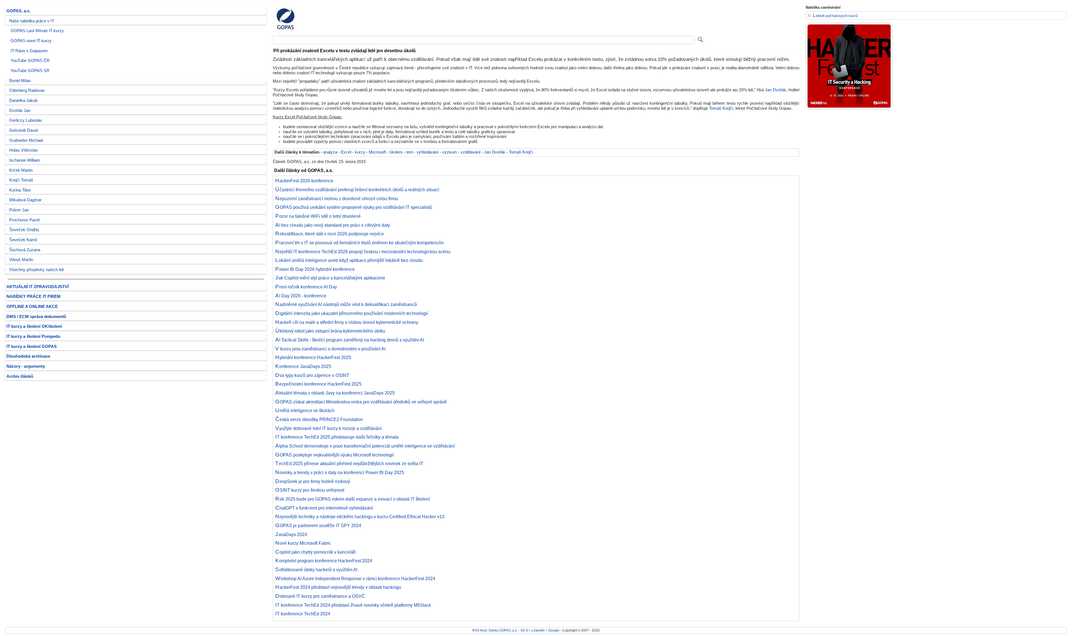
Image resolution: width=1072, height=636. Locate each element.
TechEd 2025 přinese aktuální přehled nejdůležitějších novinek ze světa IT (349, 463)
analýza (330, 152)
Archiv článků (19, 376)
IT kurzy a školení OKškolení (34, 326)
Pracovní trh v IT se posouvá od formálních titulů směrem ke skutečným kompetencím (359, 242)
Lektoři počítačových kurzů (835, 16)
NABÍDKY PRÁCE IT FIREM (33, 296)
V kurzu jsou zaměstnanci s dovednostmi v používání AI (330, 348)
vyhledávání (428, 152)
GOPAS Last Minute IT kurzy (37, 30)
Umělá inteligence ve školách (304, 410)
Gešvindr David (23, 130)
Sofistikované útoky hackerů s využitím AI (316, 569)
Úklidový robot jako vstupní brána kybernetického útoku (330, 330)
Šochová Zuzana (24, 250)
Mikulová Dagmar (25, 200)
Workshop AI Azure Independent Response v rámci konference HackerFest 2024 (355, 578)
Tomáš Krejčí (721, 108)
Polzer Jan (19, 210)
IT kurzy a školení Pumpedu (33, 336)
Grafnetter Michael (26, 140)
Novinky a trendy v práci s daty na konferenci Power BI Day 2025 (339, 472)
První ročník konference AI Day (306, 286)
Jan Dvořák (775, 90)
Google (553, 630)
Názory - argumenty (25, 366)
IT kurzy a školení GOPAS (31, 346)
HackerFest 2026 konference (304, 180)
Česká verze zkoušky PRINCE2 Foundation (319, 419)
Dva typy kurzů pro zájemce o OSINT (312, 375)
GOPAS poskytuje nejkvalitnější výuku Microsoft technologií (334, 454)
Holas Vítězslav (23, 150)
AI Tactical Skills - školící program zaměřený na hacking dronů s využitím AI (349, 339)
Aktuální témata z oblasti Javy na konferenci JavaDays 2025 (335, 392)
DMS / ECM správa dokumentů (36, 316)
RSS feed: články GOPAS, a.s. (495, 630)
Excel (346, 152)
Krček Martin (21, 170)
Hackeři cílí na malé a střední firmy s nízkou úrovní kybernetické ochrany (346, 322)
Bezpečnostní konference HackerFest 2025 (318, 383)
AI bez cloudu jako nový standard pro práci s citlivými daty (332, 225)
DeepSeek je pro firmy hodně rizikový (312, 481)
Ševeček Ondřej (24, 230)
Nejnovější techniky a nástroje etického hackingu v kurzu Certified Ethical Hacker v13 (359, 516)
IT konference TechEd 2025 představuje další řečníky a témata (337, 436)
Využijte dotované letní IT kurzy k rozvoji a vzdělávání (328, 428)
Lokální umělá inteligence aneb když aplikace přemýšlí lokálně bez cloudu (349, 260)
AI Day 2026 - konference (300, 295)
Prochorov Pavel (24, 220)
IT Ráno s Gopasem (29, 51)
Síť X (524, 630)
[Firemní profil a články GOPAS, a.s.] (286, 31)
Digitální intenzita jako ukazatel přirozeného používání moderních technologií (351, 313)
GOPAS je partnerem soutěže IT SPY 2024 (318, 525)
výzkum (449, 152)
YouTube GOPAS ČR (30, 60)
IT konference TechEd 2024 (302, 613)
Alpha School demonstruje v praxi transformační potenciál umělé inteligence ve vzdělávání (365, 445)
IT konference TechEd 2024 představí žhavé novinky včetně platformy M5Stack (353, 605)
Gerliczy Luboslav (25, 120)
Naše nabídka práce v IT (31, 21)
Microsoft (377, 152)
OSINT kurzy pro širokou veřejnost (309, 489)
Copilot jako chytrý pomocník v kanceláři (315, 551)
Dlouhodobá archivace (28, 356)
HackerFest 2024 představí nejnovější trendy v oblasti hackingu (338, 587)
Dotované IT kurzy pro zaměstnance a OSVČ (320, 596)
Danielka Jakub (23, 100)
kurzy (360, 152)
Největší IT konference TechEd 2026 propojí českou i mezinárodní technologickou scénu (362, 251)
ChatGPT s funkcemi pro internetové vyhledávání (324, 507)
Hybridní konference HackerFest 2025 (313, 357)
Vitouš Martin (21, 259)
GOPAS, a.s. (18, 11)
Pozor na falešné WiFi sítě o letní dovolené (318, 216)
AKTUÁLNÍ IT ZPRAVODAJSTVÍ (37, 286)
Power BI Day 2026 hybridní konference (315, 269)
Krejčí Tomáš (21, 180)
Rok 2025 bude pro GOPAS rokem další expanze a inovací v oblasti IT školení (352, 498)
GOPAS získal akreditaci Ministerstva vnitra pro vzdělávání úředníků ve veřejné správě (361, 401)
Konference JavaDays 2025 (303, 366)
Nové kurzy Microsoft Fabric (303, 543)
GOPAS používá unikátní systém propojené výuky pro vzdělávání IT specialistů (353, 207)
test (409, 152)
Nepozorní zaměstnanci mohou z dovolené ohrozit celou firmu (336, 198)
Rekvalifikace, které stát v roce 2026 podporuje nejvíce (329, 233)
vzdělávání (470, 152)
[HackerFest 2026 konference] (849, 108)
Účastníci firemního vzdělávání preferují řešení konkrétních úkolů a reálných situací (357, 189)
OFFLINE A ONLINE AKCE (32, 306)
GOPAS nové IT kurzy (31, 41)
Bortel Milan (20, 80)
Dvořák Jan (19, 110)
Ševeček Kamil (23, 240)
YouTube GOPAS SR (30, 70)
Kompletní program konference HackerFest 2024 (323, 560)
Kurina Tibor (20, 190)
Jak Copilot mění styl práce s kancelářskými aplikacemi (330, 277)
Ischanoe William (24, 160)
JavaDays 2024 (291, 534)
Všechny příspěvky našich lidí (36, 269)
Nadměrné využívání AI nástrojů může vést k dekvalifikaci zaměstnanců (346, 304)
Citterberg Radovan (27, 90)
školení (396, 152)
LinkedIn (538, 630)
